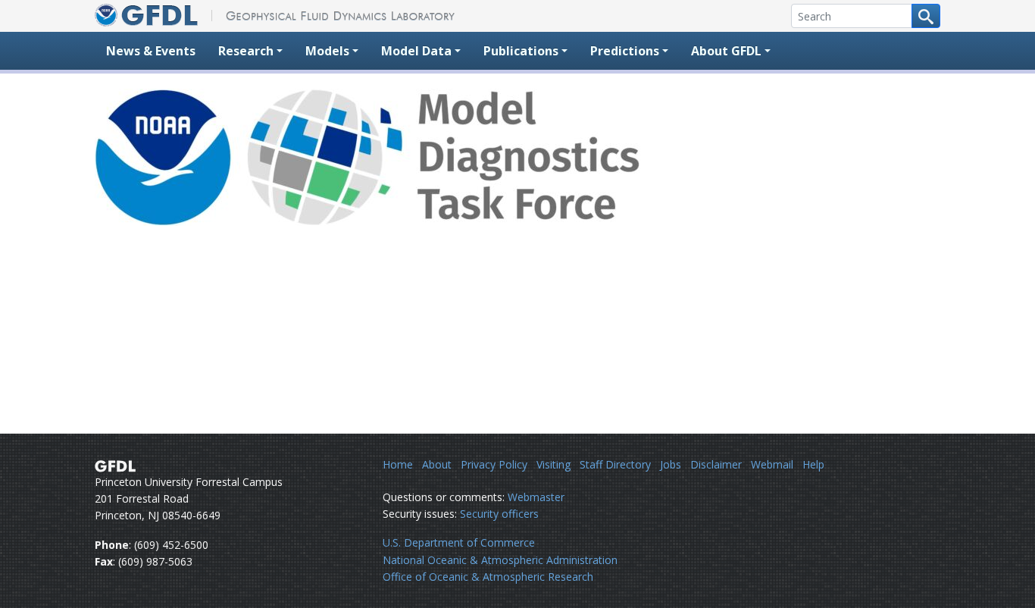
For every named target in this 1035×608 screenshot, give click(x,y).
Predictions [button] (624, 50)
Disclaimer (716, 464)
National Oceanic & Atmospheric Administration (500, 560)
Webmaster (536, 497)
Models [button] (327, 50)
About (437, 464)
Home (398, 464)
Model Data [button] (416, 50)
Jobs (670, 464)
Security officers (499, 513)
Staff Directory (615, 464)
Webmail (772, 464)
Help (813, 464)
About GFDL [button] (726, 50)
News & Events (150, 50)
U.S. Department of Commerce (459, 542)
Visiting (553, 464)
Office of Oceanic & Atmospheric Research (488, 576)
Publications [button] (520, 50)
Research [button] (246, 50)
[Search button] (925, 16)
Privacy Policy (494, 464)
